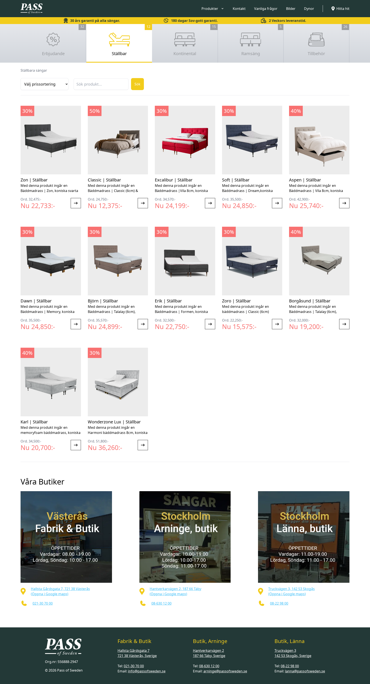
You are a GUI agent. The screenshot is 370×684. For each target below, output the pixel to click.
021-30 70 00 (134, 666)
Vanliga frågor (266, 8)
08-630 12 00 (209, 666)
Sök (137, 84)
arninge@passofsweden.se (225, 671)
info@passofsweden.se (147, 671)
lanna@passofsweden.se (305, 671)
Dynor (309, 8)
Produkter (209, 8)
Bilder (290, 8)
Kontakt (239, 8)
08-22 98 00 (290, 666)
